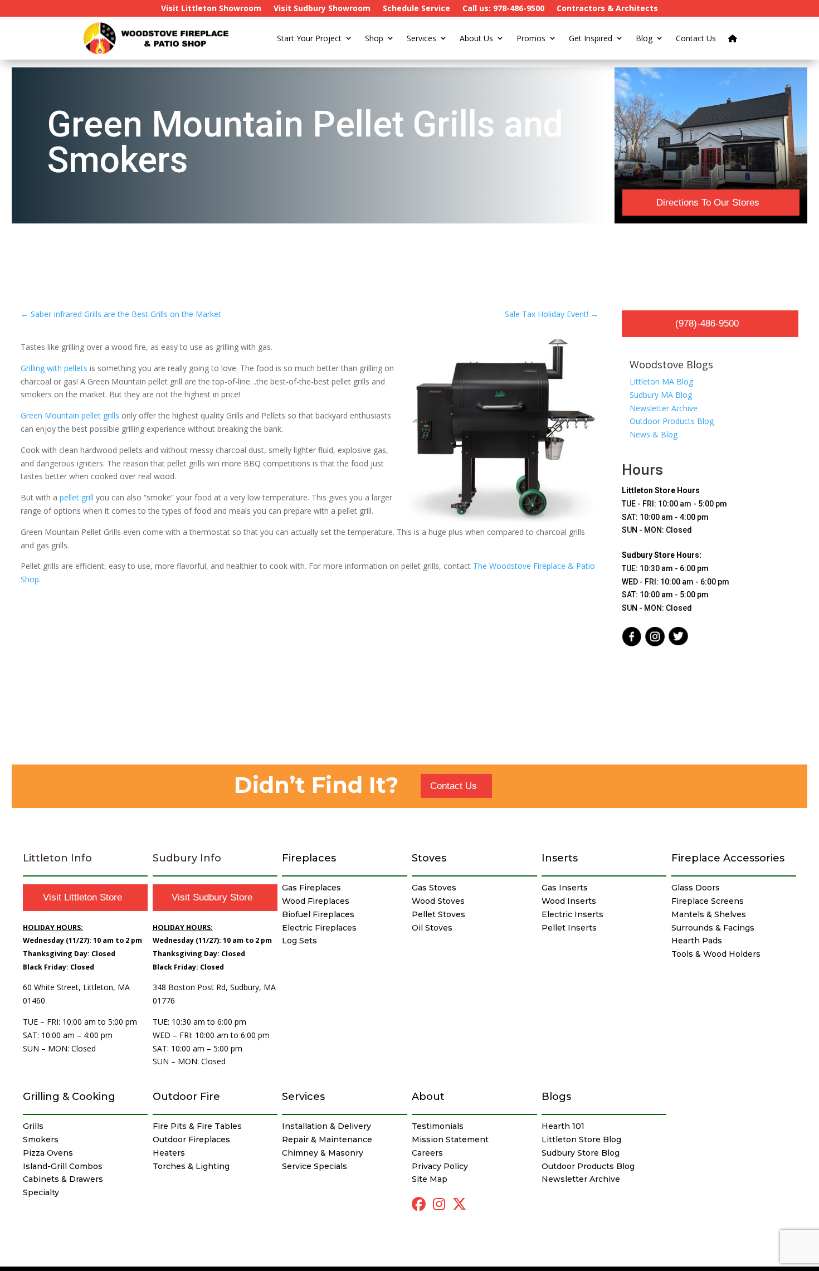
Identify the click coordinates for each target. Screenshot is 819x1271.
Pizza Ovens (48, 1153)
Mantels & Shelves (708, 914)
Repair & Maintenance (327, 1139)
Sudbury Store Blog (581, 1153)
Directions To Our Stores (707, 202)
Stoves (429, 858)
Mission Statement (450, 1139)
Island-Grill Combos (63, 1166)
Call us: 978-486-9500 (503, 8)
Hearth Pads (696, 941)
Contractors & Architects (607, 8)
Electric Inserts (572, 914)
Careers (427, 1153)
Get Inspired (590, 38)
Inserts (560, 858)
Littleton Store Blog (581, 1139)
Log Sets (299, 941)
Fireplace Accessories (727, 858)
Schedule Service (416, 8)
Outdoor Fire (186, 1096)
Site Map (429, 1179)
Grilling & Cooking (69, 1096)
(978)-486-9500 (707, 323)
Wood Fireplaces (315, 901)
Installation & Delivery (326, 1126)
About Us (476, 38)
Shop (374, 38)
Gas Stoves (434, 888)
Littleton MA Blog (661, 381)
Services (421, 38)
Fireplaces (309, 858)
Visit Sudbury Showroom (322, 8)
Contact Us (696, 38)
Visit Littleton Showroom (211, 8)
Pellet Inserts (569, 928)
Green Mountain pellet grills (70, 415)
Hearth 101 (563, 1126)
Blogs (556, 1096)
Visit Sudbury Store (212, 897)
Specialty (41, 1192)
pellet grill (77, 497)
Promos (530, 38)
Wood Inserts (569, 901)
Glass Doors (695, 888)
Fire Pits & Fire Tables (197, 1126)
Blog (644, 38)
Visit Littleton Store (82, 897)
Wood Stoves (438, 901)
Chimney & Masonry (322, 1153)
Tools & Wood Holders (715, 954)
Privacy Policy (440, 1166)
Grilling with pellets (54, 368)
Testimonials (438, 1126)
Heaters (169, 1153)
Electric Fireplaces (319, 928)
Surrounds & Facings (712, 928)
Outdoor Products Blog (672, 421)
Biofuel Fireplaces (318, 914)
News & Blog (653, 434)
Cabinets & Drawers (63, 1179)
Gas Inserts (565, 888)
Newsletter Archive (664, 408)
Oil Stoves (432, 928)
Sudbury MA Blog (661, 394)
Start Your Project (309, 38)
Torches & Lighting (191, 1166)
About (428, 1096)
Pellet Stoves (438, 914)
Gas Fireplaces (311, 888)
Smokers (40, 1139)
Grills (33, 1126)
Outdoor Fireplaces (191, 1139)
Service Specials (314, 1166)
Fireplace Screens (707, 901)
